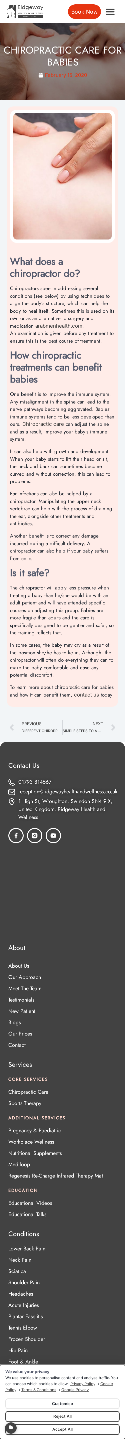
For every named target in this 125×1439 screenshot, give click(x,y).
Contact (17, 1045)
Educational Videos (30, 1203)
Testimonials (21, 1000)
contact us (86, 695)
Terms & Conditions (38, 1389)
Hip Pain (18, 1350)
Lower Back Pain (26, 1248)
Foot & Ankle (23, 1361)
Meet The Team (24, 988)
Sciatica (17, 1271)
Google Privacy (75, 1389)
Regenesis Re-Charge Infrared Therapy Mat (55, 1176)
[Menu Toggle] (110, 12)
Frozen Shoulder (26, 1339)
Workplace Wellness (31, 1142)
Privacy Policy (82, 1383)
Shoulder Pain (24, 1282)
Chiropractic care (43, 424)
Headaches (20, 1294)
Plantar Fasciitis (25, 1316)
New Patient (21, 1011)
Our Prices (20, 1034)
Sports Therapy (24, 1103)
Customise (62, 1403)
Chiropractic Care (28, 1092)
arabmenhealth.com (58, 326)
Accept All (62, 1429)
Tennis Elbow (22, 1328)
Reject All (62, 1416)
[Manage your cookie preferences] (11, 1428)
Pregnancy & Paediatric (34, 1130)
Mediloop (19, 1164)
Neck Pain (19, 1260)
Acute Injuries (23, 1305)
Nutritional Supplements (35, 1153)
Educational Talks (27, 1214)
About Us (18, 966)
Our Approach (24, 977)
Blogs (14, 1022)
